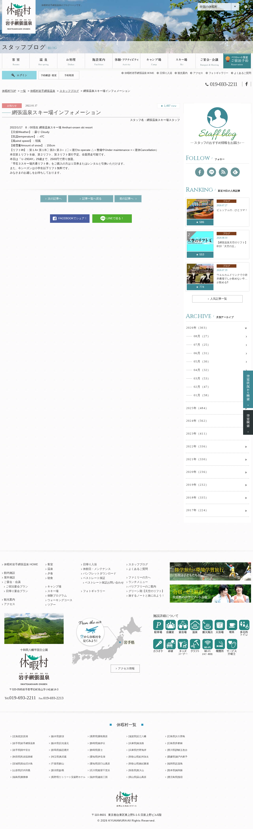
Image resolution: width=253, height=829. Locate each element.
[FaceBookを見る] (199, 172)
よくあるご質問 (242, 73)
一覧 (23, 90)
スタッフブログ (69, 90)
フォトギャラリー (218, 73)
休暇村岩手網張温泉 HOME (139, 73)
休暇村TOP (9, 90)
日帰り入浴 (166, 73)
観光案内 (182, 73)
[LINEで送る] (211, 172)
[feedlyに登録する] (235, 172)
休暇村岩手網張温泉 (42, 90)
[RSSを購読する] (223, 172)
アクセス (198, 73)
